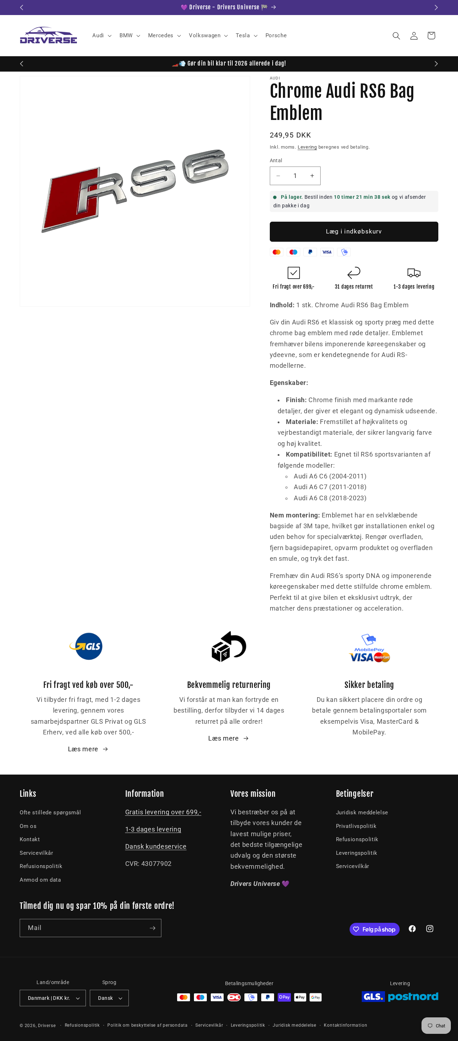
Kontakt (30, 839)
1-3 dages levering (153, 829)
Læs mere (83, 749)
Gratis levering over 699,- (163, 812)
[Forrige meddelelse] (22, 7)
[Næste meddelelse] (436, 7)
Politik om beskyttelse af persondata (147, 1025)
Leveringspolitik (357, 853)
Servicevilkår (36, 853)
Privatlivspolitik (356, 826)
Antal (276, 160)
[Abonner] (152, 928)
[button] (101, 36)
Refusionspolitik (41, 866)
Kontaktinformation (345, 1025)
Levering (307, 147)
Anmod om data (40, 880)
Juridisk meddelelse (362, 812)
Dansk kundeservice (156, 846)
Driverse (46, 1025)
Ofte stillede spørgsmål (50, 812)
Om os (28, 826)
